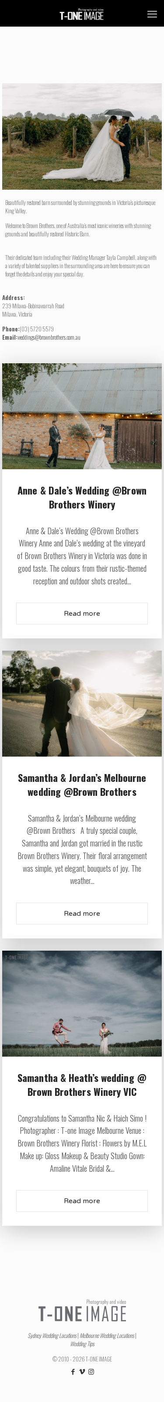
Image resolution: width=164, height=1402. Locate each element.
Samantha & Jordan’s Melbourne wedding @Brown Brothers (82, 784)
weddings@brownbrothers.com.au (48, 337)
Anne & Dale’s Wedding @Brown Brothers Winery (81, 497)
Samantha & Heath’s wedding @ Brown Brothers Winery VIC (81, 1084)
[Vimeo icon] (82, 1371)
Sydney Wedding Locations (52, 1335)
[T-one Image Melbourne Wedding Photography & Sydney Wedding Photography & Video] (82, 13)
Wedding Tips (82, 1343)
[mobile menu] (152, 13)
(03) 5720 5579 (37, 328)
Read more (82, 613)
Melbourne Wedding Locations (107, 1335)
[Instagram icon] (91, 1371)
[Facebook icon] (73, 1371)
